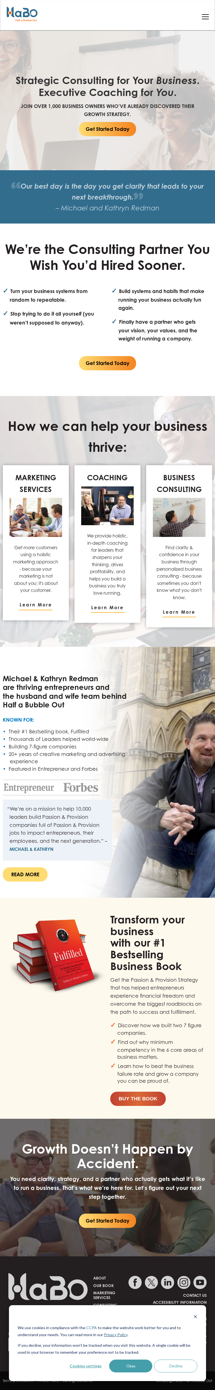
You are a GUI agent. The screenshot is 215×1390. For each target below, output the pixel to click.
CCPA (91, 1327)
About (99, 1278)
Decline (176, 1365)
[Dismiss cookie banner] (195, 1317)
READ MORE (25, 874)
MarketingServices (104, 1295)
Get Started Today (107, 129)
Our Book (103, 1285)
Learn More (36, 605)
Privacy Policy (115, 1334)
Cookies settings (86, 1365)
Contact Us (195, 1295)
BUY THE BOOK (138, 1098)
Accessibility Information (180, 1302)
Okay (130, 1365)
